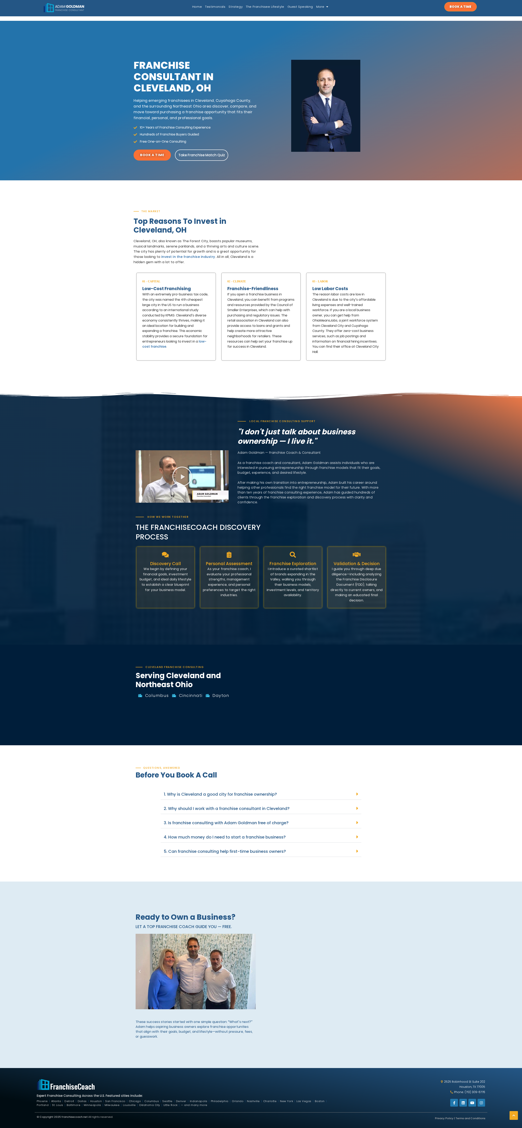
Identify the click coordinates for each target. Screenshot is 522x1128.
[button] (182, 476)
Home (197, 6)
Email (274, 977)
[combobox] (276, 968)
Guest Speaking (300, 6)
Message (276, 992)
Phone (275, 961)
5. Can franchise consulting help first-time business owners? (225, 851)
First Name (278, 930)
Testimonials (215, 6)
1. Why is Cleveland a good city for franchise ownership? (220, 794)
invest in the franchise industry (188, 256)
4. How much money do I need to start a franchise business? (225, 837)
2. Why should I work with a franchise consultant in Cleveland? (227, 808)
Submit (326, 1051)
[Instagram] (481, 1116)
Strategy (236, 6)
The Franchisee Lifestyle (265, 6)
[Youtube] (472, 1116)
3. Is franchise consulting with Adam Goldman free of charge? (226, 823)
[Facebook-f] (454, 1116)
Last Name (278, 946)
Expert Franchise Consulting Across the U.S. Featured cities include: (90, 1109)
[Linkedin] (463, 1116)
